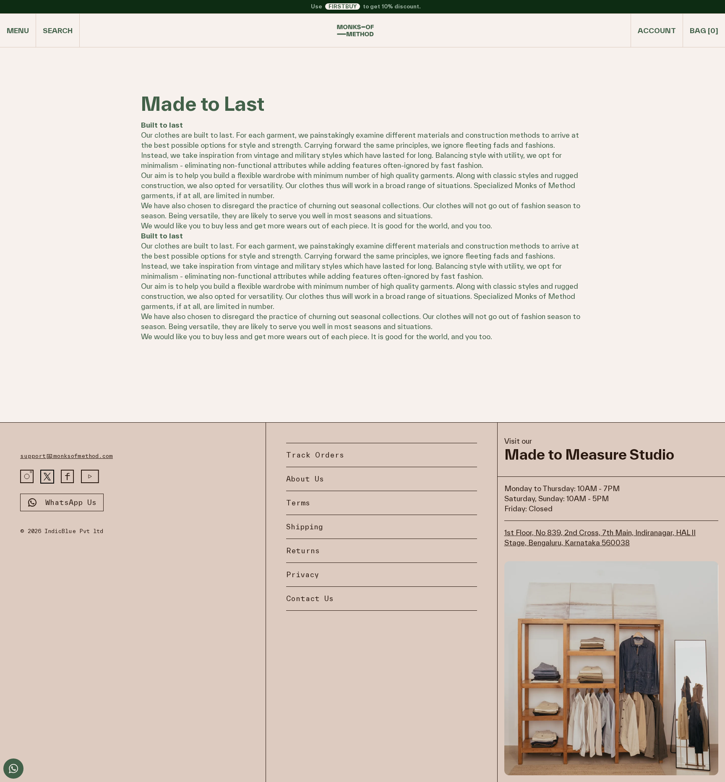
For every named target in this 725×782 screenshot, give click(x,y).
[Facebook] (67, 476)
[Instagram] (27, 476)
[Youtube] (90, 477)
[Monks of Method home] (355, 31)
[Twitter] (47, 477)
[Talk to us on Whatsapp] (13, 768)
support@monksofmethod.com (66, 456)
